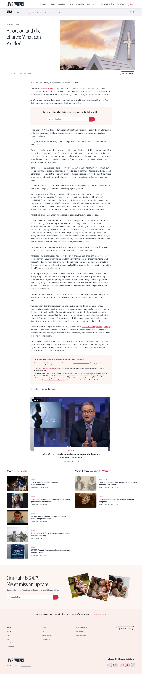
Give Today (98, 614)
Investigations (46, 635)
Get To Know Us (81, 627)
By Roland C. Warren (25, 73)
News (71, 4)
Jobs (8, 639)
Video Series (62, 4)
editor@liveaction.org (46, 368)
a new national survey (50, 88)
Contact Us (10, 647)
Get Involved (80, 4)
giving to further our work (81, 363)
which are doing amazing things (95, 326)
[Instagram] (134, 12)
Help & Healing (109, 4)
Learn (53, 4)
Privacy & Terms (26, 666)
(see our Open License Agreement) (54, 380)
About (9, 627)
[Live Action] (15, 4)
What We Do (44, 4)
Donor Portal (121, 4)
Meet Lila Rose (81, 635)
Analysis (12, 73)
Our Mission (80, 632)
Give (131, 4)
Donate (9, 632)
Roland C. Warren (100, 471)
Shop (88, 4)
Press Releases (11, 643)
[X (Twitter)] (131, 12)
